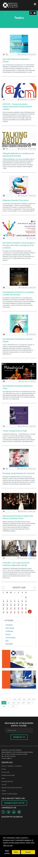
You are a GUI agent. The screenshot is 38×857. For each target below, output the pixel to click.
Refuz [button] (16, 852)
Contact (4, 790)
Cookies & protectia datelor (9, 794)
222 (23, 702)
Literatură (9, 625)
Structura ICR (6, 772)
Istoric (3, 778)
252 (4, 706)
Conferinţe (9, 631)
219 (9, 702)
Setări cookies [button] (7, 852)
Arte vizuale (10, 628)
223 (28, 702)
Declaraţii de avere (7, 781)
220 (13, 702)
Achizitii (4, 784)
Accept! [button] (28, 852)
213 (14, 699)
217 (33, 699)
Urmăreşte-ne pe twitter (14, 803)
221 (18, 702)
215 (24, 699)
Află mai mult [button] (8, 845)
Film (7, 641)
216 (29, 699)
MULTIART (9, 644)
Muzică (8, 634)
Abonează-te (19, 737)
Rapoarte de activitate (8, 775)
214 (19, 699)
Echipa (4, 769)
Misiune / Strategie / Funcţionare (12, 766)
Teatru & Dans (10, 637)
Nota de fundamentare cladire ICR (12, 787)
